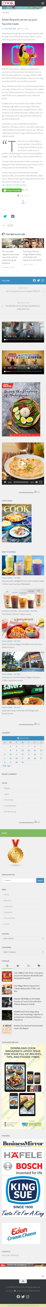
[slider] (21, 482)
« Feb (4, 766)
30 (16, 762)
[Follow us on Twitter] (38, 280)
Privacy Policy (9, 918)
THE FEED (5, 12)
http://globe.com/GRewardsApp (14, 185)
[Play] (5, 482)
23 (16, 758)
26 (35, 758)
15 (10, 754)
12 (35, 750)
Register (7, 788)
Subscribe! (8, 912)
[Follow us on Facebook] (34, 280)
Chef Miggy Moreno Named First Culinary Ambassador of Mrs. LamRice (27, 988)
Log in (6, 794)
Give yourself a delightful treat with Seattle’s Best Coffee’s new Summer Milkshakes (23, 582)
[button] (23, 463)
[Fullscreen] (40, 482)
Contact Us (8, 906)
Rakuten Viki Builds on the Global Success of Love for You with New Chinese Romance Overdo (27, 1001)
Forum (6, 924)
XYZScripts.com (34, 1305)
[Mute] (36, 482)
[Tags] (39, 966)
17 (23, 754)
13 (41, 750)
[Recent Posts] (7, 966)
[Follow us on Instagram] (42, 280)
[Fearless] (21, 436)
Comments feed (10, 806)
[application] (23, 463)
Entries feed (8, 800)
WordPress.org (10, 811)
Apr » (9, 766)
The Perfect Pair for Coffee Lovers (16, 614)
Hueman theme (35, 1291)
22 (10, 758)
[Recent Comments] (28, 966)
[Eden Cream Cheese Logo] (21, 1243)
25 (29, 758)
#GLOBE (10, 225)
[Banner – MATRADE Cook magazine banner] (23, 1266)
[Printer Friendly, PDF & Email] (12, 189)
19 (35, 754)
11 (29, 750)
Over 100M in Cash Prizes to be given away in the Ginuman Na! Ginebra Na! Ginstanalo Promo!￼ (28, 975)
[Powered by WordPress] (15, 1291)
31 (23, 762)
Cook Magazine (10, 29)
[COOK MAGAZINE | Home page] (10, 3)
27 (41, 758)
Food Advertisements (25, 492)
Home (6, 894)
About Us (7, 900)
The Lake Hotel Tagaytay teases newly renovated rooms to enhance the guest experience (10, 257)
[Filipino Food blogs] (16, 866)
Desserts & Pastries (9, 611)
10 (23, 750)
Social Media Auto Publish (14, 1305)
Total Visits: (6, 1255)
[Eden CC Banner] (23, 7)
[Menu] (43, 3)
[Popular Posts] (18, 966)
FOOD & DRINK (7, 578)
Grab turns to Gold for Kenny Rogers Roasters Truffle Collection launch (21, 679)
